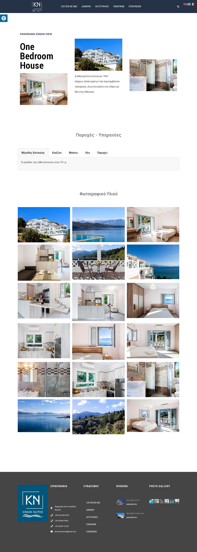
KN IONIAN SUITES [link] (133, 500)
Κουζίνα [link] (56, 152)
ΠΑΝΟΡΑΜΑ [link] (118, 6)
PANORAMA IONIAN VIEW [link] (135, 514)
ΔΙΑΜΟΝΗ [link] (86, 6)
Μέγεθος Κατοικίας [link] (33, 152)
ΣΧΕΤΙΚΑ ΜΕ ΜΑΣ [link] (69, 6)
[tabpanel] (98, 163)
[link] (3, 18)
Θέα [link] (87, 152)
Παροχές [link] (102, 152)
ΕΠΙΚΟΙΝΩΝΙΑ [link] (135, 6)
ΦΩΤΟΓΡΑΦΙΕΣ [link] (102, 6)
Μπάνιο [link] (73, 152)
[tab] (33, 152)
